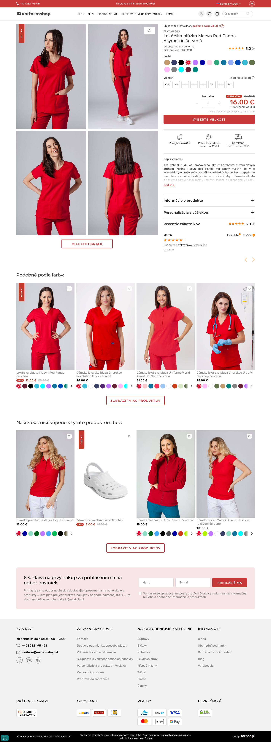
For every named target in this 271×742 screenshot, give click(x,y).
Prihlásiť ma (229, 583)
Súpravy (143, 639)
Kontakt (82, 639)
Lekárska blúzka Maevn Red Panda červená (40, 374)
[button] (209, 200)
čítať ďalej (169, 185)
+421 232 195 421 (30, 3)
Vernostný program (90, 672)
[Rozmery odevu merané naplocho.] (253, 77)
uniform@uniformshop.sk (40, 652)
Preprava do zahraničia (93, 679)
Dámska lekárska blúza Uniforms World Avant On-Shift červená (163, 374)
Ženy (81, 14)
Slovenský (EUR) (229, 3)
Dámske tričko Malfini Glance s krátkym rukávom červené (223, 521)
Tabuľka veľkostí (240, 77)
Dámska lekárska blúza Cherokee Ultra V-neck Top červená (224, 374)
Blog (201, 659)
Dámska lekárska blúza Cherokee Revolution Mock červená (99, 374)
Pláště (141, 679)
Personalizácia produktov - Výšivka (101, 665)
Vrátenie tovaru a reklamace (96, 652)
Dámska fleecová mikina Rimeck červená (165, 520)
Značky (157, 14)
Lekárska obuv (147, 659)
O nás (202, 639)
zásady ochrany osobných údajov (160, 735)
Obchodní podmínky (212, 645)
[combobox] (237, 14)
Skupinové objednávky (136, 14)
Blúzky (176, 31)
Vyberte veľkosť (209, 119)
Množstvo (208, 96)
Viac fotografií (87, 244)
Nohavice (143, 652)
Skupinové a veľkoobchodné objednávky (105, 659)
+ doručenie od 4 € (242, 107)
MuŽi (91, 14)
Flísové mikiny (147, 665)
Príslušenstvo (107, 14)
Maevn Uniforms (184, 46)
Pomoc (170, 14)
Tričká (141, 672)
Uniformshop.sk (62, 736)
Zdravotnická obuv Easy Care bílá (99, 520)
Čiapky (142, 685)
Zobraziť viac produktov (135, 400)
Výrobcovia (206, 665)
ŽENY (167, 31)
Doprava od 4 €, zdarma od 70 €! (135, 3)
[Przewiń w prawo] (70, 386)
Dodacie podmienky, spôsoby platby (102, 645)
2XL (220, 84)
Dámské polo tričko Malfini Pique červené (44, 520)
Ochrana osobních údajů (215, 652)
